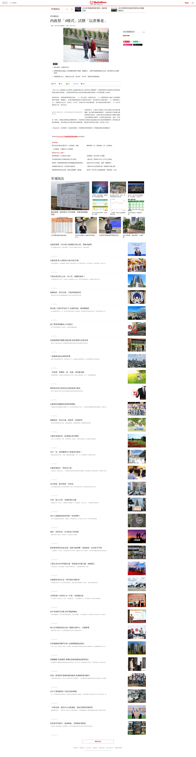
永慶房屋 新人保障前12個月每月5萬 (64, 260)
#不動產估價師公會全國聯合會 (102, 128)
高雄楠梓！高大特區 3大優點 (96, 156)
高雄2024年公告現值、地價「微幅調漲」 (99, 163)
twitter (76, 83)
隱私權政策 (102, 747)
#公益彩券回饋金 (72, 128)
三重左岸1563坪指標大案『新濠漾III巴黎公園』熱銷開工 (104, 166)
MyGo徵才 (88, 747)
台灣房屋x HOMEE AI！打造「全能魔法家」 (67, 596)
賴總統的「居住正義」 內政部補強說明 (65, 292)
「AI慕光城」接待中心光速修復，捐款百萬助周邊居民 (71, 707)
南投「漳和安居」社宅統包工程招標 (64, 532)
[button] (72, 9)
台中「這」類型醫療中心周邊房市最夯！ (66, 452)
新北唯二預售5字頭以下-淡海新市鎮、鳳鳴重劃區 (69, 308)
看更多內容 (98, 741)
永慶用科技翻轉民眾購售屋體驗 (62, 404)
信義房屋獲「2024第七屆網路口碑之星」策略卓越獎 (71, 244)
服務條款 (95, 747)
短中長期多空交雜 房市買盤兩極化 (63, 612)
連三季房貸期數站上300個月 (61, 324)
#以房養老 (63, 128)
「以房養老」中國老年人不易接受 (62, 149)
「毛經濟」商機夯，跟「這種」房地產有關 (67, 372)
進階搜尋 (14, 2)
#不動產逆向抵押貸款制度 (85, 128)
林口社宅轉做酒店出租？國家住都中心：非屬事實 (69, 628)
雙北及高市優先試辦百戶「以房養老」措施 (65, 145)
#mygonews (56, 128)
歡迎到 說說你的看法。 (69, 136)
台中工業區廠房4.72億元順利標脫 (63, 691)
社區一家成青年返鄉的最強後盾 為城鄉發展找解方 (70, 675)
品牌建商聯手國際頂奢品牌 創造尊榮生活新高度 (69, 340)
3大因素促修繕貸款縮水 (59, 235)
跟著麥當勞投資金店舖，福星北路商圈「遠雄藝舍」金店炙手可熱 (72, 170)
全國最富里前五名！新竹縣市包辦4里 (63, 166)
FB (61, 83)
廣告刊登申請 (109, 747)
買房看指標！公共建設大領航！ (62, 156)
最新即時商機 (126, 35)
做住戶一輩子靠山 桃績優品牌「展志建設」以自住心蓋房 (104, 170)
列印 (84, 83)
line (69, 83)
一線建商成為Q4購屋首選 (60, 356)
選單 (6, 2)
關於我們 (82, 747)
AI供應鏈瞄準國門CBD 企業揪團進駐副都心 (67, 644)
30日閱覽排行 (129, 32)
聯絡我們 (76, 747)
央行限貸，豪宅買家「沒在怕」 (62, 484)
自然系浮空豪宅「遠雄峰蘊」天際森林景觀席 (68, 723)
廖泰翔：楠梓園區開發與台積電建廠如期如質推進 (67, 163)
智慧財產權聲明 (118, 747)
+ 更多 (143, 32)
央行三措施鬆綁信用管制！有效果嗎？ (65, 516)
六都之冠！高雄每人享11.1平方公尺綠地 (99, 159)
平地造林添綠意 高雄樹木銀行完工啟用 (64, 159)
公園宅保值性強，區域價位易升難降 (64, 436)
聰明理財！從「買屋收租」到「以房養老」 (100, 145)
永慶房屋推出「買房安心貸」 (61, 468)
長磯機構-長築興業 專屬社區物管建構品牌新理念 (69, 659)
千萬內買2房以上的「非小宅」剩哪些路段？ (67, 276)
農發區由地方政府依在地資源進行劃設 (65, 388)
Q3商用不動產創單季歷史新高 (109, 235)
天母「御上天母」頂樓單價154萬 (63, 500)
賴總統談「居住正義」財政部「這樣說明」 (67, 420)
